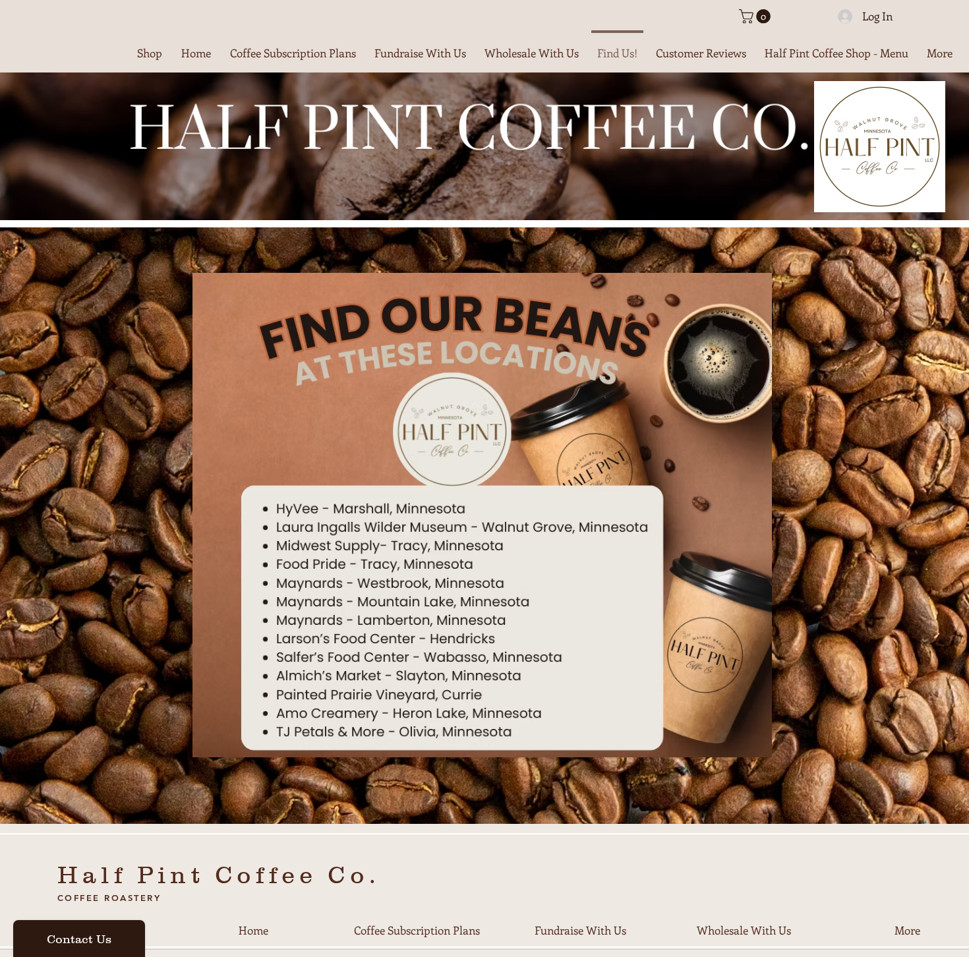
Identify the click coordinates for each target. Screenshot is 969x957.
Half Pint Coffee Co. (218, 874)
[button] (756, 16)
